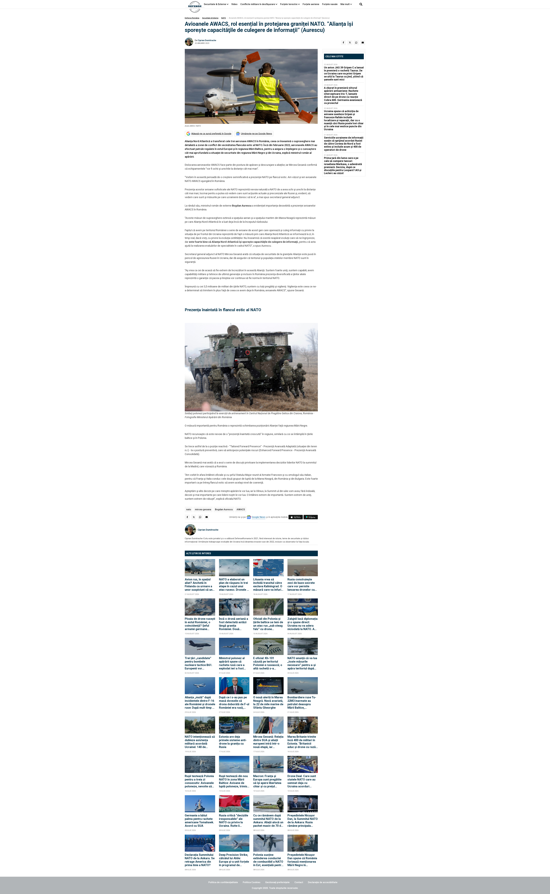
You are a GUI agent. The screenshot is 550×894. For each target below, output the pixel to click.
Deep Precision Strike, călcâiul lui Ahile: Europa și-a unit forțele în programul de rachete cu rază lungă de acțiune (234, 860)
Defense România (192, 18)
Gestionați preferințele (277, 882)
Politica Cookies (251, 882)
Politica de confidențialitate (223, 882)
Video (234, 4)
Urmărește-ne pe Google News (256, 133)
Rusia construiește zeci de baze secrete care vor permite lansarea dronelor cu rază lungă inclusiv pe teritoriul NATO (301, 584)
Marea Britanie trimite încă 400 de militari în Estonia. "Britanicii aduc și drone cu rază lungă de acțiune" (301, 742)
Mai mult (345, 4)
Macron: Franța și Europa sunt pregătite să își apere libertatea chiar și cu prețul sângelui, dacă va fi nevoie (267, 781)
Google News (258, 517)
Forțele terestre (288, 4)
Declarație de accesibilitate (322, 882)
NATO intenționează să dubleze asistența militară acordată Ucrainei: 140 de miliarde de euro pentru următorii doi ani (200, 742)
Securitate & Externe (215, 4)
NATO (223, 18)
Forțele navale (330, 4)
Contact (298, 882)
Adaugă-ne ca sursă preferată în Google (211, 133)
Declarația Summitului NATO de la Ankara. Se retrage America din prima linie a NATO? (200, 860)
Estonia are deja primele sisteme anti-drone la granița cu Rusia (233, 742)
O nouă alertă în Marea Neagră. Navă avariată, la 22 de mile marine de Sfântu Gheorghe (268, 702)
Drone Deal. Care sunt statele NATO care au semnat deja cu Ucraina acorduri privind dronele (301, 781)
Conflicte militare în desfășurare (257, 4)
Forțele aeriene (311, 4)
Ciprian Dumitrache (207, 40)
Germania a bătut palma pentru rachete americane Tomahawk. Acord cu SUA (199, 820)
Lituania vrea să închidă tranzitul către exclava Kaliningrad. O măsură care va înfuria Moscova (268, 584)
